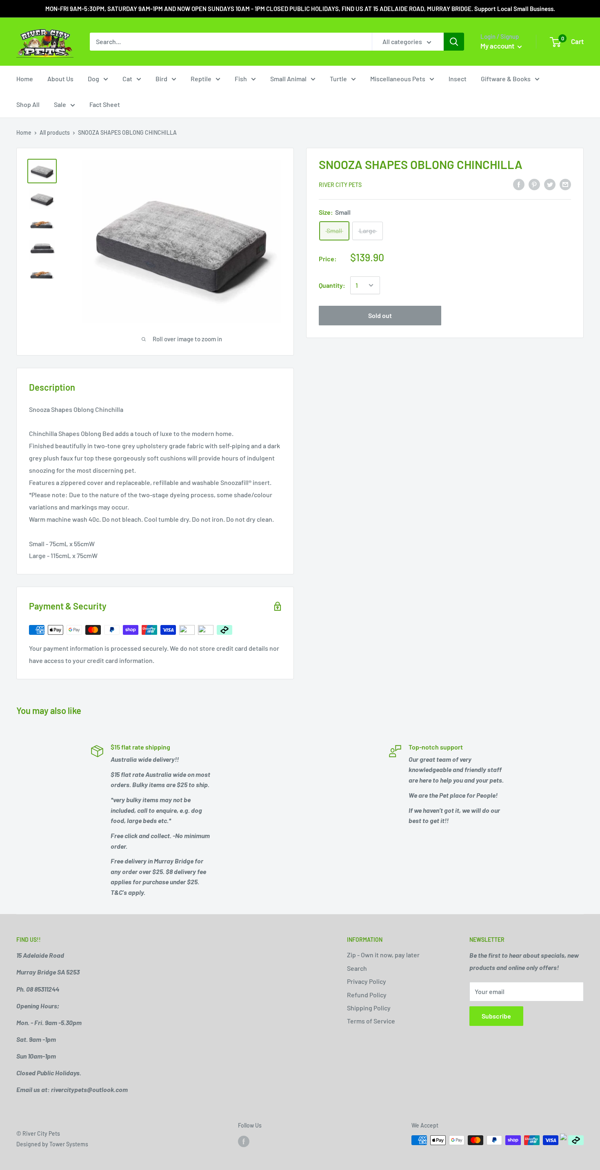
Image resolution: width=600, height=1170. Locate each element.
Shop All (28, 104)
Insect (458, 78)
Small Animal (288, 78)
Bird (161, 78)
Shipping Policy (369, 1008)
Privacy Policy (366, 981)
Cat (127, 78)
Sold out (380, 315)
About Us (60, 78)
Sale (60, 104)
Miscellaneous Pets (397, 78)
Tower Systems (68, 1144)
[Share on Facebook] (518, 184)
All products (55, 132)
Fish (241, 78)
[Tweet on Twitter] (550, 184)
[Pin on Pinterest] (534, 184)
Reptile (201, 78)
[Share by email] (565, 184)
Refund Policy (367, 995)
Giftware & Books (506, 78)
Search (357, 968)
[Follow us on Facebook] (243, 1141)
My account (498, 46)
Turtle (338, 78)
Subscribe (496, 1016)
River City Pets (340, 184)
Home (24, 78)
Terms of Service (371, 1021)
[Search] (454, 42)
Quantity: (332, 285)
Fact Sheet (104, 104)
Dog (93, 78)
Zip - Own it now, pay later (383, 955)
